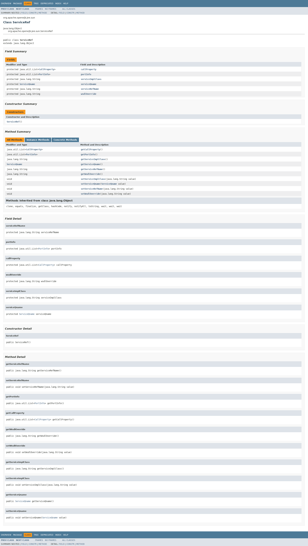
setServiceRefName (92, 189)
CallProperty (46, 69)
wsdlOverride (88, 94)
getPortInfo (88, 154)
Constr (33, 13)
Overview (6, 3)
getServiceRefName (92, 169)
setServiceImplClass (93, 179)
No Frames (50, 9)
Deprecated (47, 3)
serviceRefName (90, 89)
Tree (36, 3)
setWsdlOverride (90, 193)
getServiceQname (90, 164)
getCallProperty (90, 149)
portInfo (86, 74)
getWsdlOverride (90, 174)
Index (58, 3)
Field (24, 13)
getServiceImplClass (93, 159)
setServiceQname (90, 184)
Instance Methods (38, 140)
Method (42, 13)
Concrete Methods (65, 140)
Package (17, 3)
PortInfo (44, 74)
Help (65, 3)
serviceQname (88, 84)
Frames (39, 9)
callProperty (88, 69)
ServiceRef (13, 121)
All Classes (68, 9)
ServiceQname (27, 84)
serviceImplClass (91, 79)
